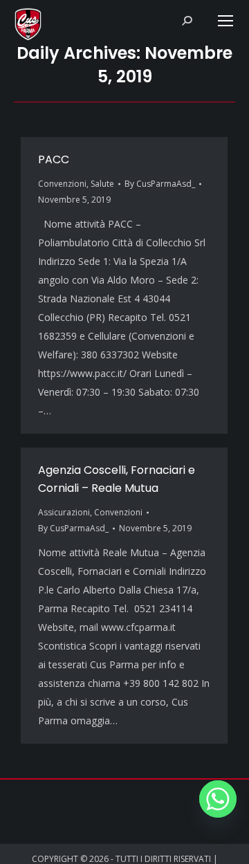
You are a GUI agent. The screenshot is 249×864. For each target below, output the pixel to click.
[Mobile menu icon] (225, 20)
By (159, 184)
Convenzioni (62, 184)
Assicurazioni (64, 512)
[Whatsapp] (218, 799)
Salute (102, 184)
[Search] (187, 20)
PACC (53, 159)
